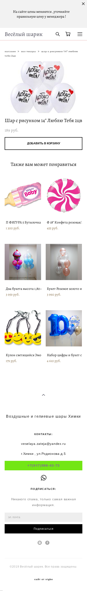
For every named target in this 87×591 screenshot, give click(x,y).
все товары (28, 51)
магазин (10, 51)
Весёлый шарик (23, 34)
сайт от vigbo (43, 579)
